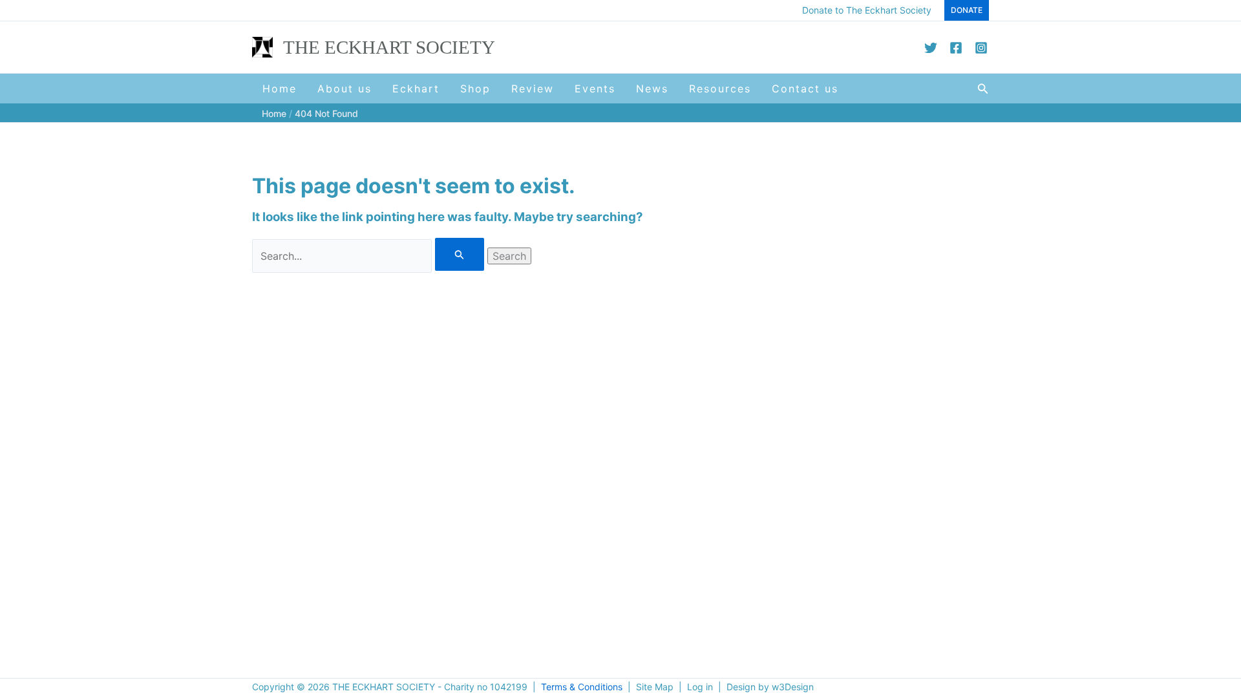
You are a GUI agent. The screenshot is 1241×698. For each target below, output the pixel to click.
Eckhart (416, 88)
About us (344, 88)
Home (279, 88)
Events (595, 88)
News (652, 88)
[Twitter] (930, 47)
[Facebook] (955, 47)
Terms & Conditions (581, 686)
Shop (475, 88)
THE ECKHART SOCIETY (389, 47)
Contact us (805, 88)
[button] (966, 10)
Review (532, 88)
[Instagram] (981, 47)
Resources (720, 88)
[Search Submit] (459, 254)
